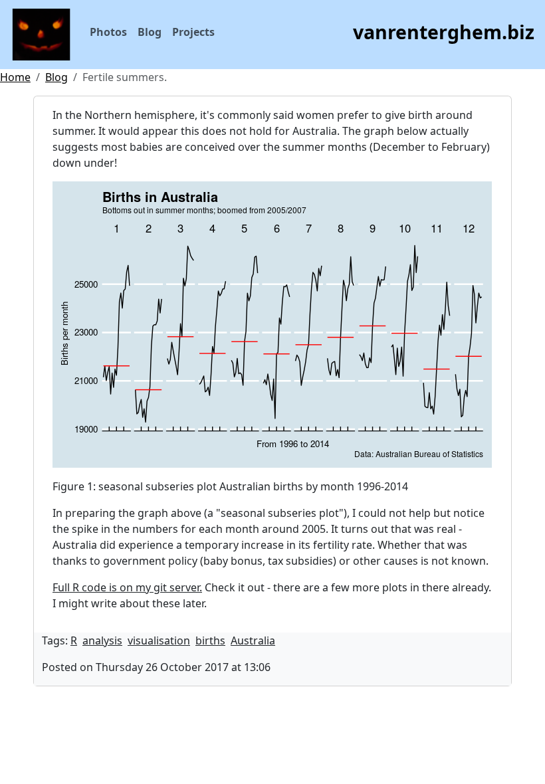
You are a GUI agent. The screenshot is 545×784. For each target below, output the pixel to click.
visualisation (159, 640)
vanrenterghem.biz (443, 32)
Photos (108, 32)
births (210, 640)
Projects (193, 32)
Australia (253, 640)
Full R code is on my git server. (127, 587)
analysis (102, 640)
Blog (150, 32)
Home (15, 77)
